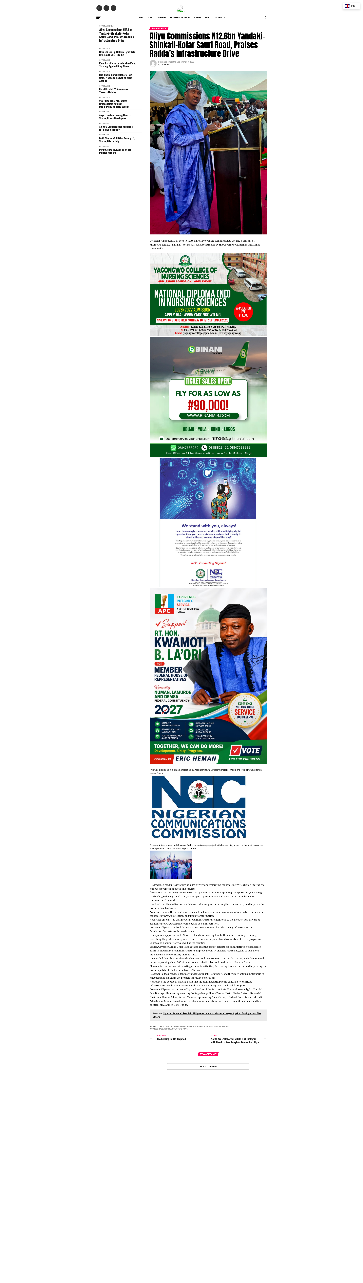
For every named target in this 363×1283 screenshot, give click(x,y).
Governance (104, 26)
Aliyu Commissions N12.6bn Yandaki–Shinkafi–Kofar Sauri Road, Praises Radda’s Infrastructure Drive (116, 35)
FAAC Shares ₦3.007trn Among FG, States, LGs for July (117, 139)
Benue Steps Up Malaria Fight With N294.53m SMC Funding (117, 53)
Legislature (161, 17)
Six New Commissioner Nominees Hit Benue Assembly (116, 128)
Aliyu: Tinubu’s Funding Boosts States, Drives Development (114, 117)
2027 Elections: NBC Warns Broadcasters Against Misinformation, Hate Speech (114, 103)
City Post (165, 64)
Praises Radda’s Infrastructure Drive (169, 1029)
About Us (219, 17)
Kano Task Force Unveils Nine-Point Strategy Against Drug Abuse (117, 65)
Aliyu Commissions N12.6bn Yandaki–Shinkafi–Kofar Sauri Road (198, 1026)
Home (141, 17)
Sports (208, 17)
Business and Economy (180, 17)
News (149, 17)
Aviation (197, 17)
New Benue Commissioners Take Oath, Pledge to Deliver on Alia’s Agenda (115, 77)
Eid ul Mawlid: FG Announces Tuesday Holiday (113, 91)
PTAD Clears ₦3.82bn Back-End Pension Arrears (115, 151)
